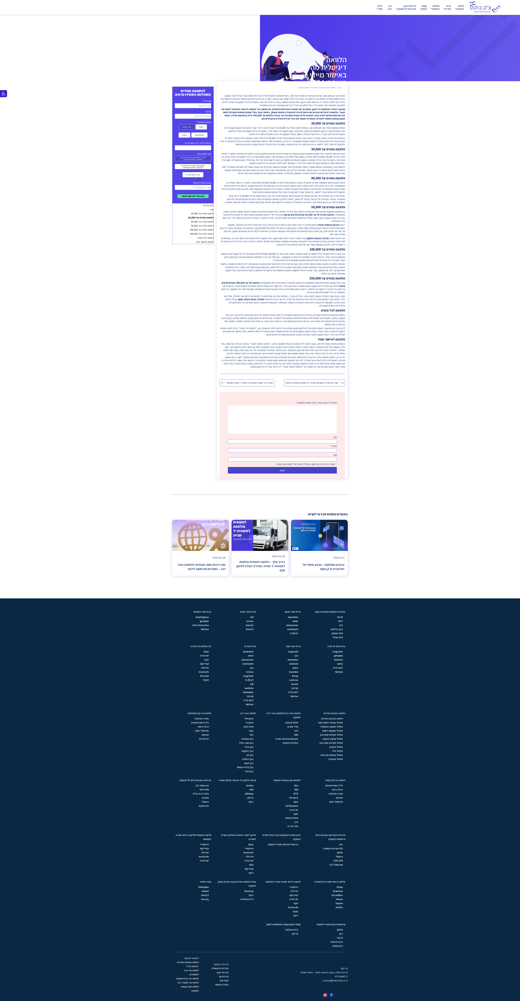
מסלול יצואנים (336, 746)
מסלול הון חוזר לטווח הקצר (330, 722)
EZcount (204, 675)
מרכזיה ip (224, 976)
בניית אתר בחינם (248, 611)
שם (335, 437)
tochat (205, 797)
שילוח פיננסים (291, 722)
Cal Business (291, 805)
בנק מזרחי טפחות (245, 767)
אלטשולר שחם (202, 730)
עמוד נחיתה (205, 881)
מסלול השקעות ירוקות (332, 730)
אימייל (333, 446)
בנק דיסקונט (247, 751)
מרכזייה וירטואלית (220, 968)
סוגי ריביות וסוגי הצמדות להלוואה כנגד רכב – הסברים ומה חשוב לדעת (201, 567)
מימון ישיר (248, 718)
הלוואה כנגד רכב (248, 713)
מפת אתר (224, 980)
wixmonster (292, 625)
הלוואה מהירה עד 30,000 (201, 217)
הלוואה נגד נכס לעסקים (187, 978)
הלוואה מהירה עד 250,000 (202, 233)
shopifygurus (202, 617)
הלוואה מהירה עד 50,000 (202, 225)
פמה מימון (248, 726)
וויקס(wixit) (292, 629)
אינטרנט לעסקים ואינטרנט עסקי (330, 611)
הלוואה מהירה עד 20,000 (202, 213)
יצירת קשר (379, 7)
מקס (206, 659)
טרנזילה (205, 667)
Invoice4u (204, 671)
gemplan (204, 621)
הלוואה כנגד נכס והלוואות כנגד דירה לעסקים (284, 715)
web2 (340, 663)
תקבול (206, 679)
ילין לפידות (204, 738)
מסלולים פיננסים (290, 742)
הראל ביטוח (203, 726)
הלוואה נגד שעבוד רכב (188, 982)
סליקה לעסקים (460, 7)
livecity (249, 625)
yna (296, 655)
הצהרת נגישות (222, 984)
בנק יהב (249, 755)
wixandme (293, 617)
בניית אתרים (448, 7)
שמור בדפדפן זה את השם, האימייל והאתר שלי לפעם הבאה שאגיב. (305, 464)
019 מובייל (338, 637)
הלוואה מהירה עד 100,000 (202, 229)
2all (251, 617)
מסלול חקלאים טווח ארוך (331, 734)
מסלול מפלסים (336, 759)
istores (249, 621)
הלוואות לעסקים (436, 7)
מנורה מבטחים (202, 718)
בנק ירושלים (247, 759)
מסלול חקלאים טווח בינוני (331, 742)
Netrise (205, 629)
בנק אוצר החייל (246, 742)
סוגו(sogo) (338, 651)
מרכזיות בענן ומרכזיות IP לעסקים (406, 7)
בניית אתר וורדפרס (336, 646)
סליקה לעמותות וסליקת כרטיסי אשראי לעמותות (193, 837)
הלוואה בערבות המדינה (334, 713)
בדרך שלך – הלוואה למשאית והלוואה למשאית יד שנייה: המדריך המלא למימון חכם (260, 566)
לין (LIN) (294, 633)
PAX (251, 789)
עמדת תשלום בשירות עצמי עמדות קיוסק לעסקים (237, 883)
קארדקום (204, 663)
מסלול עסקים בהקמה (333, 738)
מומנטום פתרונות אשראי (286, 738)
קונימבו (294, 688)
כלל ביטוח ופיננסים (200, 722)
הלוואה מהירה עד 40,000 (202, 221)
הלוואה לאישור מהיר (205, 241)
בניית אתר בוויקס (293, 611)
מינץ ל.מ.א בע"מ (201, 793)
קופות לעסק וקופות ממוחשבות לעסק (283, 924)
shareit (294, 684)
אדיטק (250, 797)
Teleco (205, 801)
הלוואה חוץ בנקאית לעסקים (190, 988)
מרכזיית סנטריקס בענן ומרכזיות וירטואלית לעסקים (330, 837)
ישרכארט (204, 655)
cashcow (293, 679)
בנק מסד (249, 771)
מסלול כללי (337, 751)
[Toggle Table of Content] (211, 209)
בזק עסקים (338, 945)
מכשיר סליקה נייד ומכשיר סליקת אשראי (237, 780)
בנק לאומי (248, 763)
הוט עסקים (204, 805)
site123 (249, 629)
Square (339, 903)
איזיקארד (249, 848)
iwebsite (338, 659)
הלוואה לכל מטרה (206, 237)
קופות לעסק (424, 7)
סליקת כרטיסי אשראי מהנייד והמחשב (283, 881)
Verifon (249, 785)
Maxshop (248, 891)
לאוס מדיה (338, 667)
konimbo (293, 671)
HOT (340, 621)
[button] (3, 93)
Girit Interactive (200, 625)
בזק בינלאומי (336, 629)
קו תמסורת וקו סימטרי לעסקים (331, 924)
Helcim (339, 899)
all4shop (249, 793)
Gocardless (337, 895)
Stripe (340, 887)
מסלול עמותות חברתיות (332, 755)
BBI (296, 734)
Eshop (295, 675)
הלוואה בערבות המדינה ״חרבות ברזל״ (188, 964)
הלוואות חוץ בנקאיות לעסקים (287, 780)
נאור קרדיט (292, 826)
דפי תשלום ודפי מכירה (200, 646)
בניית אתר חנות (293, 646)
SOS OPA (204, 789)
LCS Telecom (202, 785)
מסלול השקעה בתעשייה (331, 726)
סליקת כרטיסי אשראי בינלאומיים (330, 881)
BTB (295, 793)
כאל (251, 734)
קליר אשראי (292, 726)
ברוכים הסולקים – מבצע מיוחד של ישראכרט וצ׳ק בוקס (323, 567)
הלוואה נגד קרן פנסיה (335, 780)
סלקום (340, 852)
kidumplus (293, 659)
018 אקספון (337, 633)
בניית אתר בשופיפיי (202, 611)
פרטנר (340, 617)
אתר (335, 455)
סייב (296, 730)
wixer (295, 621)
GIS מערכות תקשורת (333, 848)
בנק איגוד (248, 746)
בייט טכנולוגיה (246, 899)
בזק (341, 625)
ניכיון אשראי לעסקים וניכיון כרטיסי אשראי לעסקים (281, 837)
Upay (206, 651)
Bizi (296, 785)
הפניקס (205, 734)
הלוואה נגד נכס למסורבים (191, 972)
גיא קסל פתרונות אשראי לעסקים (283, 844)
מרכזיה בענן (223, 972)
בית (339, 87)
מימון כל (249, 722)
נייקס (251, 801)
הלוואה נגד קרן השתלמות (199, 713)
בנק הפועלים (247, 738)
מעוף (295, 801)
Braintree (338, 891)
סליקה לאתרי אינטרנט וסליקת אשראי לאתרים (238, 837)
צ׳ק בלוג (390, 7)
